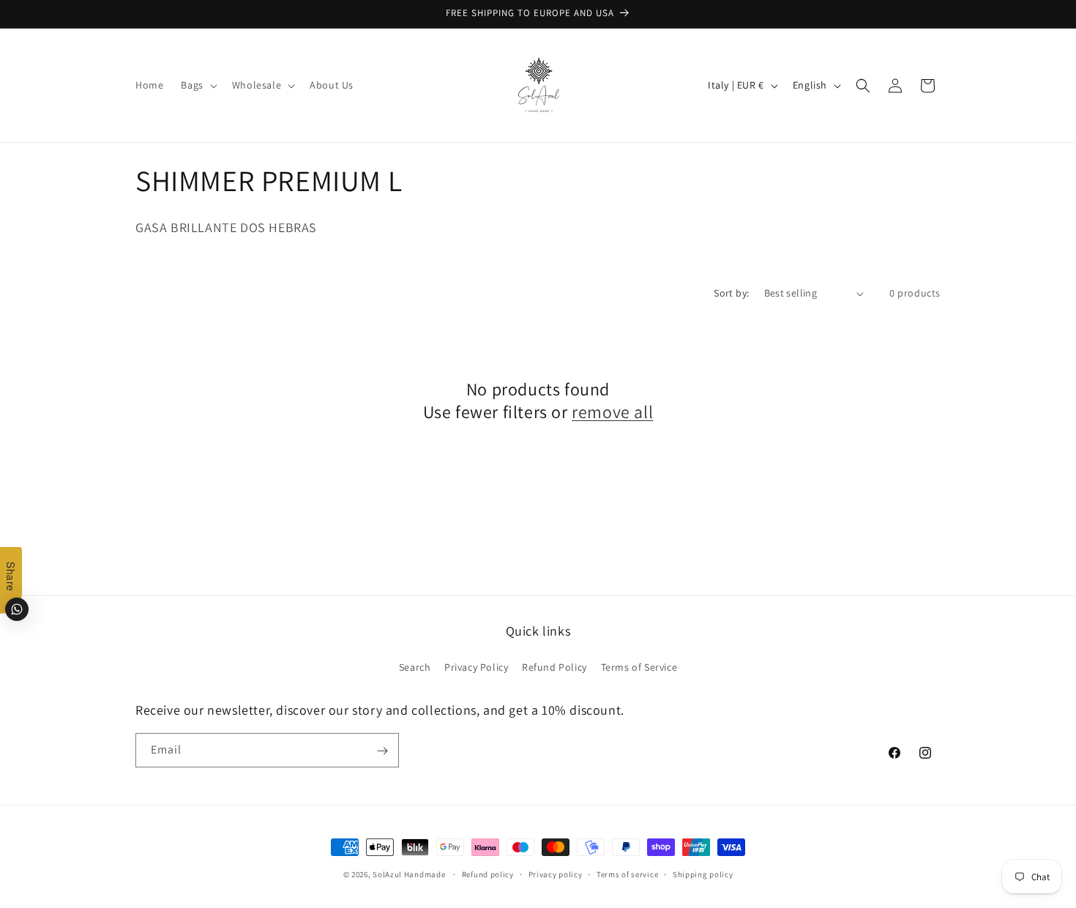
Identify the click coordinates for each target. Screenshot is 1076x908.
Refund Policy (554, 666)
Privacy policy (555, 873)
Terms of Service (639, 666)
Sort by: (731, 292)
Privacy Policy (476, 666)
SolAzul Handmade (409, 874)
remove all (612, 412)
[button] (197, 85)
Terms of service (627, 873)
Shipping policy (703, 873)
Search (415, 666)
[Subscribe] (382, 751)
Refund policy (488, 873)
